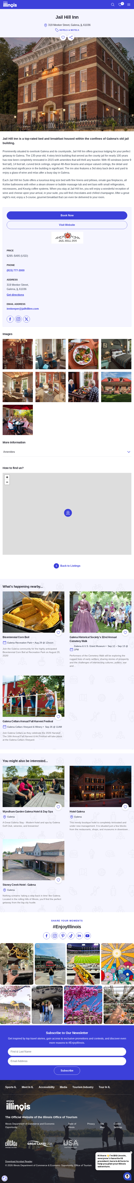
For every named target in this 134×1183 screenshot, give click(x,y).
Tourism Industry (82, 1087)
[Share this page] (71, 37)
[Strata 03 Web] (83, 354)
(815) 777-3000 (16, 270)
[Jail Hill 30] (116, 387)
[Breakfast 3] (83, 387)
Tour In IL (104, 1087)
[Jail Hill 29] (50, 387)
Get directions (15, 294)
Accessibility (47, 1087)
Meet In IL (28, 1087)
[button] (68, 513)
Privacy (91, 1123)
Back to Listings (70, 565)
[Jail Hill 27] (18, 354)
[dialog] (5, 1178)
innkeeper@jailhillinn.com (23, 308)
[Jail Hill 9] (50, 354)
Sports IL (11, 1087)
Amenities (9, 451)
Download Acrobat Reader (18, 1161)
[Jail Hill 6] (18, 387)
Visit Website (67, 225)
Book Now (67, 215)
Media (63, 1087)
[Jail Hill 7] (116, 354)
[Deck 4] (18, 420)
